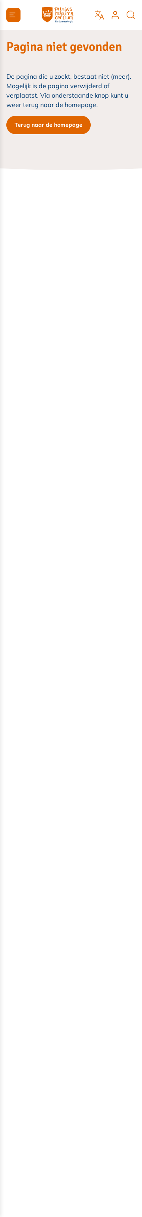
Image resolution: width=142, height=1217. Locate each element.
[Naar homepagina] (57, 15)
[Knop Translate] (99, 15)
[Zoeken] (131, 15)
